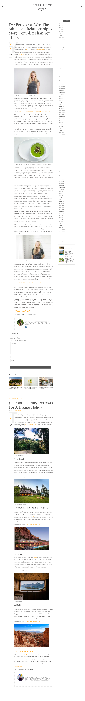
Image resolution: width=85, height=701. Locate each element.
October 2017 (61, 233)
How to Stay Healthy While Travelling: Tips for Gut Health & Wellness (31, 388)
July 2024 (61, 72)
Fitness (10, 398)
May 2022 (61, 124)
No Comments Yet (15, 333)
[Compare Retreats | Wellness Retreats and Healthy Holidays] (42, 7)
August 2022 (61, 118)
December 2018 (62, 205)
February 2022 (61, 130)
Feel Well (32, 14)
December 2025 (62, 39)
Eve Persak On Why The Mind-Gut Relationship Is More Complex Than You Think (30, 31)
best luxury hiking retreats (30, 424)
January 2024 (61, 84)
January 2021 (61, 155)
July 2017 (61, 239)
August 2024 (61, 70)
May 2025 (61, 53)
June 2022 (61, 122)
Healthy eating (29, 314)
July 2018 (61, 215)
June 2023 (61, 98)
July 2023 (61, 96)
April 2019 (61, 197)
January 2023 (61, 108)
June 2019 (61, 193)
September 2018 (62, 211)
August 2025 (61, 47)
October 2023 (61, 90)
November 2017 (62, 231)
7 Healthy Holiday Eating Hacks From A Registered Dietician (31, 282)
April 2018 (61, 221)
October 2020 (61, 161)
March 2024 (61, 80)
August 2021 (61, 142)
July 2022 (61, 120)
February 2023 (61, 106)
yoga (33, 516)
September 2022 (62, 116)
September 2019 (62, 187)
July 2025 (61, 49)
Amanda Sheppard (18, 410)
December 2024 (62, 62)
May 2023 (61, 100)
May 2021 (61, 148)
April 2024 (61, 78)
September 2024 (62, 68)
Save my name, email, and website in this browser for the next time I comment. (25, 364)
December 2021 (62, 134)
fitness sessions (21, 663)
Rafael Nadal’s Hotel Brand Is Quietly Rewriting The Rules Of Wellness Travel (69, 253)
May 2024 (61, 76)
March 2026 (61, 33)
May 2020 (61, 171)
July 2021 (61, 144)
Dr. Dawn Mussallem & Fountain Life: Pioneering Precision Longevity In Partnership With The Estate (69, 260)
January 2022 (61, 132)
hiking (31, 669)
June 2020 (61, 169)
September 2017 (62, 235)
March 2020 (61, 175)
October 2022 (61, 114)
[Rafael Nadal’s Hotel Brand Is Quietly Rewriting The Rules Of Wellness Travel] (62, 252)
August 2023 (61, 94)
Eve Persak (21, 54)
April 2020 (61, 173)
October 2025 (61, 43)
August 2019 (61, 189)
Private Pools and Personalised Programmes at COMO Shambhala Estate (34, 111)
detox (27, 289)
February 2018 (61, 225)
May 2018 (61, 219)
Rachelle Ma (29, 320)
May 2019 (61, 195)
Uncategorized (67, 250)
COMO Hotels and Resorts (21, 314)
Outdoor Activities (15, 398)
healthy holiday (27, 669)
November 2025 (62, 41)
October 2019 (61, 185)
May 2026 (61, 29)
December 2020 (62, 157)
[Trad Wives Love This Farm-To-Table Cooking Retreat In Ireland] (15, 381)
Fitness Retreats (17, 516)
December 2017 (62, 229)
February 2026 (62, 35)
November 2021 (62, 136)
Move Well (51, 14)
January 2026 (61, 37)
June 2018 (61, 217)
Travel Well (59, 14)
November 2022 (62, 112)
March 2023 (61, 104)
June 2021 (61, 146)
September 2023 (62, 92)
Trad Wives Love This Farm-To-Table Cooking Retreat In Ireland (15, 388)
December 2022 (62, 110)
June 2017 (61, 241)
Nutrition (34, 314)
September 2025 (62, 45)
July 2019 (61, 191)
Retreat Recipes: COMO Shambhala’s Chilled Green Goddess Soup (32, 182)
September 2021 (62, 140)
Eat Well (25, 14)
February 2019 (61, 201)
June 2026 (61, 27)
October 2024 (61, 66)
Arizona (35, 557)
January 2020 (61, 179)
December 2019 (62, 181)
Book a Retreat (67, 14)
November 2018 (62, 207)
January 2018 (61, 227)
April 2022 (61, 126)
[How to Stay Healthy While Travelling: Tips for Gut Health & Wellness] (31, 381)
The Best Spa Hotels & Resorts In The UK (69, 248)
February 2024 (61, 82)
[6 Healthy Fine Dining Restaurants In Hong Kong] (46, 381)
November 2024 (62, 64)
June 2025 (61, 51)
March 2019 (61, 199)
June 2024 (61, 74)
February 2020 (62, 177)
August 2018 (61, 213)
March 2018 (61, 223)
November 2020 (62, 159)
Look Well (45, 14)
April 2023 (61, 102)
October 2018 (61, 209)
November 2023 (62, 88)
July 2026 (61, 25)
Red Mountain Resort (24, 651)
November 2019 (62, 183)
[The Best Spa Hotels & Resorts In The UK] (62, 247)
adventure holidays (20, 669)
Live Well (38, 14)
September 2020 (62, 163)
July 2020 (61, 167)
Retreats (20, 398)
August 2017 (61, 237)
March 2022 (61, 128)
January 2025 (61, 60)
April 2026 (61, 31)
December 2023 (62, 86)
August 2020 (61, 165)
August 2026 (61, 23)
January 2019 (61, 203)
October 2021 (61, 138)
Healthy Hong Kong (18, 14)
